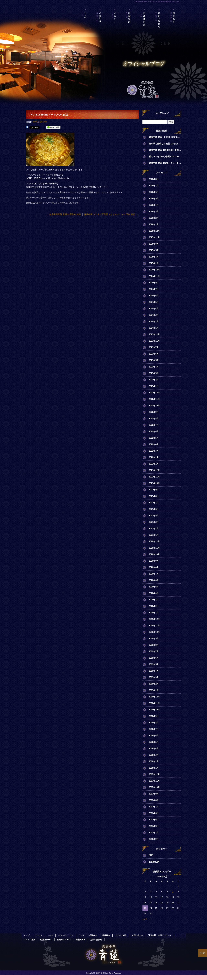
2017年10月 (154, 787)
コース (50, 935)
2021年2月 (154, 528)
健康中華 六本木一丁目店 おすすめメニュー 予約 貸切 (111, 214)
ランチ (81, 935)
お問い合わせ (159, 23)
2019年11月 (154, 625)
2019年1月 (154, 690)
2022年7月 (154, 425)
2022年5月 (154, 438)
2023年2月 (154, 379)
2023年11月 (154, 341)
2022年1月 (154, 464)
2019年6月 (154, 658)
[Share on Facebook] (27, 127)
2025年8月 (154, 244)
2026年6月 (154, 192)
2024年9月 (154, 282)
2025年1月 (154, 263)
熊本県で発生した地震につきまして (165, 143)
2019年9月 (154, 638)
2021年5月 (154, 515)
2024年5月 (154, 302)
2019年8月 (154, 645)
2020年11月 (154, 548)
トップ (85, 23)
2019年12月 (154, 619)
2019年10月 (154, 632)
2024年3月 (154, 315)
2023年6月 (154, 354)
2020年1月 (154, 612)
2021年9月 (154, 489)
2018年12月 (154, 697)
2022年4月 (154, 444)
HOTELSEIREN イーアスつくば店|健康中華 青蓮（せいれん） (158, 1)
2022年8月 (154, 418)
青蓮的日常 (144, 23)
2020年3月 (154, 599)
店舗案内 (129, 23)
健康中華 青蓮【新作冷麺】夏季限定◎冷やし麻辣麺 (165, 150)
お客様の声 (154, 861)
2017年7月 (154, 806)
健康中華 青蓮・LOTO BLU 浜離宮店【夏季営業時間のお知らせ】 (165, 137)
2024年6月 (154, 295)
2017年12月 (154, 774)
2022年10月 (154, 405)
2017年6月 (154, 813)
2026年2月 (154, 218)
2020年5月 (154, 587)
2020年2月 (154, 606)
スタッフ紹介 (121, 935)
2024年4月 (154, 308)
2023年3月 (154, 373)
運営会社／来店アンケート (173, 23)
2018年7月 (154, 729)
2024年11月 (154, 276)
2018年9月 (154, 716)
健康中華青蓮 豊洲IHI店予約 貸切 (64, 214)
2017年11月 (154, 781)
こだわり (100, 23)
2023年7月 (154, 347)
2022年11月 (154, 399)
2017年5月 (154, 819)
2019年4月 (154, 671)
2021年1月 (154, 535)
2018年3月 (154, 755)
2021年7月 (154, 502)
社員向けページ (64, 939)
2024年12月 (154, 269)
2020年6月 (154, 580)
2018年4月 (154, 748)
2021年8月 (154, 496)
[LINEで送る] (53, 127)
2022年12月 (154, 392)
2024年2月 (154, 321)
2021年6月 (154, 509)
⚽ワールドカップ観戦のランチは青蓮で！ (165, 156)
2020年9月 (154, 561)
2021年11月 (154, 477)
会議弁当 (93, 935)
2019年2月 (154, 684)
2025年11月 (154, 237)
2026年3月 (154, 211)
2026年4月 (154, 205)
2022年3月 (154, 451)
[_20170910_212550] (50, 164)
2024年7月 (154, 289)
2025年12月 (154, 231)
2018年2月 (154, 761)
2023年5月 (154, 360)
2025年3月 (154, 257)
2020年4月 (154, 593)
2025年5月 (154, 250)
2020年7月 (154, 574)
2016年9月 (154, 839)
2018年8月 (154, 722)
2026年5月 (154, 198)
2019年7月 (154, 651)
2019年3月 (154, 677)
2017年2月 (154, 832)
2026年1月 (154, 224)
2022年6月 (154, 431)
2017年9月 (154, 794)
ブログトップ (162, 113)
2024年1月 (154, 328)
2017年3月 (154, 826)
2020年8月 (154, 567)
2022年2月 (154, 457)
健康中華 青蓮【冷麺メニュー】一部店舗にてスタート (165, 163)
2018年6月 (154, 735)
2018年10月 (154, 709)
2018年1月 (154, 768)
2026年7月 (154, 185)
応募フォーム (46, 939)
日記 (151, 855)
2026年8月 (154, 179)
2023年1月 (154, 386)
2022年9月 (154, 412)
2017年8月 (154, 800)
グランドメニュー (66, 935)
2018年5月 (154, 742)
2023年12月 (154, 334)
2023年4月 (154, 367)
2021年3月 (154, 522)
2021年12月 (154, 470)
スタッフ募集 (29, 939)
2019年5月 (154, 664)
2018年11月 (154, 703)
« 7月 (144, 919)
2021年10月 (154, 483)
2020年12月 (154, 541)
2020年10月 (154, 554)
